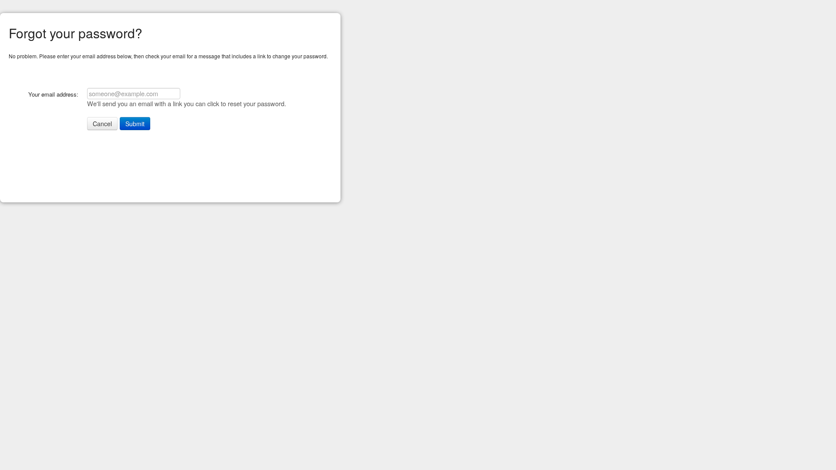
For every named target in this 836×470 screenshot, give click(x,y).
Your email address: (53, 94)
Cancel (102, 123)
